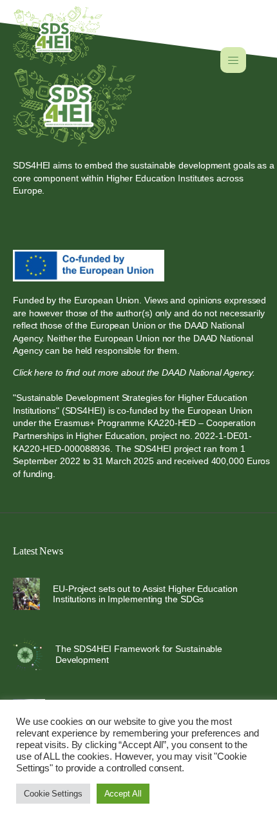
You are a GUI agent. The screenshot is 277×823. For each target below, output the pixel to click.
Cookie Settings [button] (53, 793)
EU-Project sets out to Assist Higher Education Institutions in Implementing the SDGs (145, 594)
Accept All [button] (123, 793)
